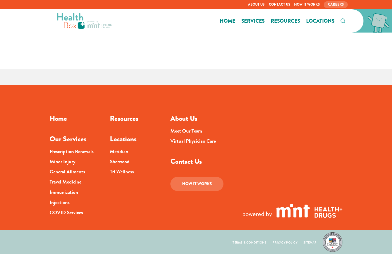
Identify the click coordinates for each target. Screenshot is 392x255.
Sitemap (310, 242)
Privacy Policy (285, 242)
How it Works (307, 4)
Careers (336, 4)
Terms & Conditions (249, 242)
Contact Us (279, 4)
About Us (256, 4)
